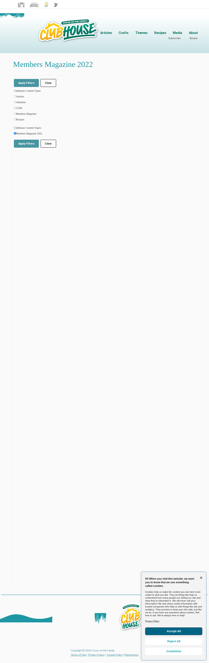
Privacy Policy (96, 654)
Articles (20, 96)
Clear (48, 83)
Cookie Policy (114, 654)
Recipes (20, 119)
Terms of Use (78, 654)
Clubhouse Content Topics (27, 127)
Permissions (131, 654)
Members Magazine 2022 (29, 133)
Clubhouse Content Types (27, 90)
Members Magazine (26, 113)
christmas (21, 102)
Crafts (19, 108)
